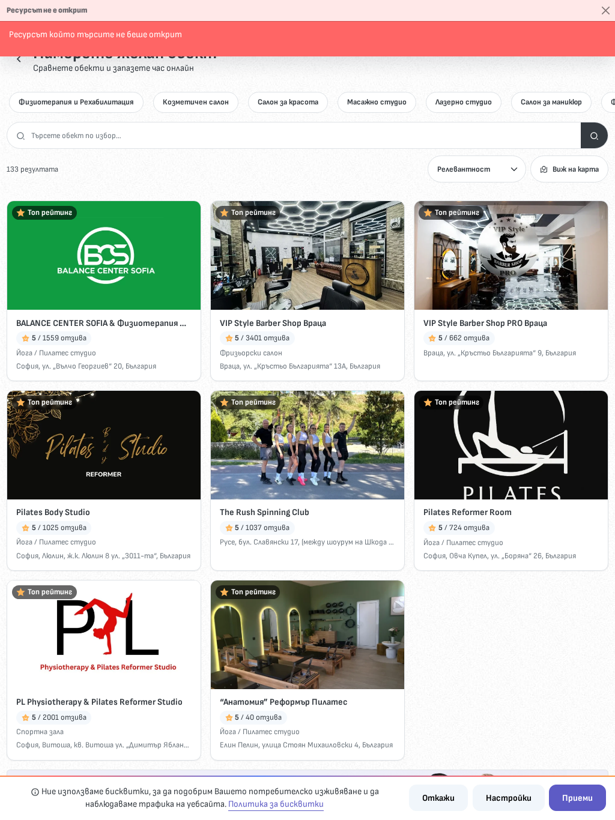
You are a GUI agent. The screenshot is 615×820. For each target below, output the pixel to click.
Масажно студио (377, 102)
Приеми (577, 798)
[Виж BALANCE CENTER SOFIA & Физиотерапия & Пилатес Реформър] (104, 255)
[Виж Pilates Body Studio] (104, 445)
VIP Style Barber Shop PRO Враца (485, 323)
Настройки (509, 798)
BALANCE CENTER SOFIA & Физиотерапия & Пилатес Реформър (104, 323)
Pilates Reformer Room (467, 512)
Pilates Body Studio (53, 512)
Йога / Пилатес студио (56, 353)
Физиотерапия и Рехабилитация (76, 102)
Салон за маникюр (551, 102)
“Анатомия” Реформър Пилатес (284, 702)
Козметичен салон (196, 102)
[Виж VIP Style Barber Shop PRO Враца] (511, 255)
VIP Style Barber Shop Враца (273, 323)
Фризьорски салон (251, 353)
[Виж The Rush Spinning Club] (307, 445)
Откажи (438, 798)
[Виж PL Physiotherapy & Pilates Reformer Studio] (104, 634)
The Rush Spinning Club (264, 512)
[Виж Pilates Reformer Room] (511, 445)
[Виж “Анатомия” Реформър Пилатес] (307, 634)
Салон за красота (288, 102)
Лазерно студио (463, 102)
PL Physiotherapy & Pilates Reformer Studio (99, 702)
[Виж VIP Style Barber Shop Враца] (307, 255)
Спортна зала (40, 732)
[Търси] (594, 135)
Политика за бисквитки (276, 804)
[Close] (606, 11)
